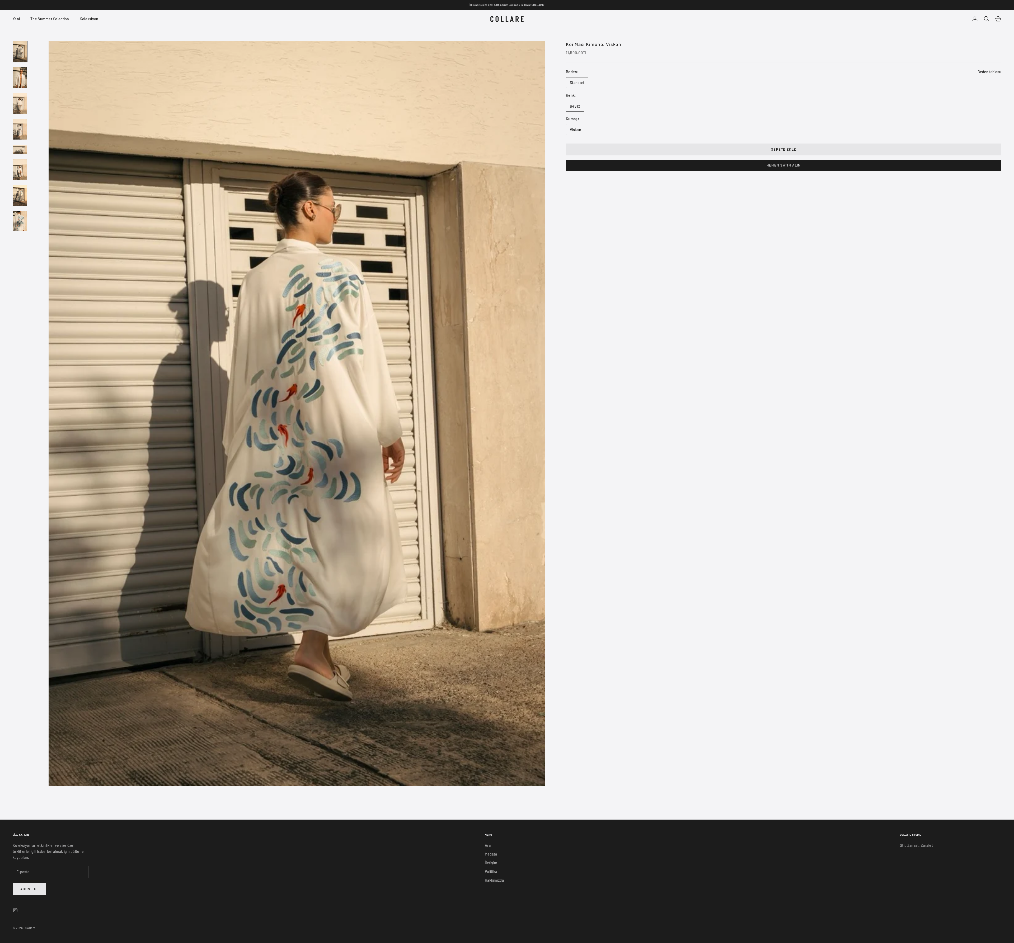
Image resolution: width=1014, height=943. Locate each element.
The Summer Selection (49, 19)
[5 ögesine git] (20, 149)
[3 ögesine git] (20, 103)
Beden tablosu (989, 72)
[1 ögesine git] (20, 51)
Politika (491, 871)
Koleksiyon (89, 19)
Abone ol (29, 889)
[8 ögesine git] (20, 221)
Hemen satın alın (784, 165)
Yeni (16, 19)
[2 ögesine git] (20, 77)
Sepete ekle (783, 149)
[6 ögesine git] (20, 170)
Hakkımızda (494, 880)
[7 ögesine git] (20, 195)
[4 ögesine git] (20, 129)
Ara (488, 845)
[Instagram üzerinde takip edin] (15, 910)
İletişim (491, 863)
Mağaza (491, 854)
